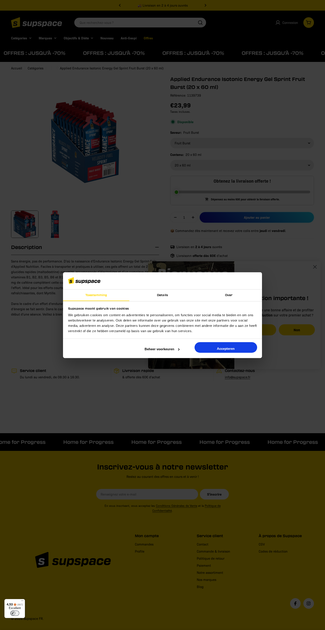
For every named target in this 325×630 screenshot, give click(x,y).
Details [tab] (162, 295)
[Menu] (22, 601)
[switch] (14, 613)
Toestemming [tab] (96, 295)
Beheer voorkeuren (159, 349)
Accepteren (226, 348)
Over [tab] (229, 295)
